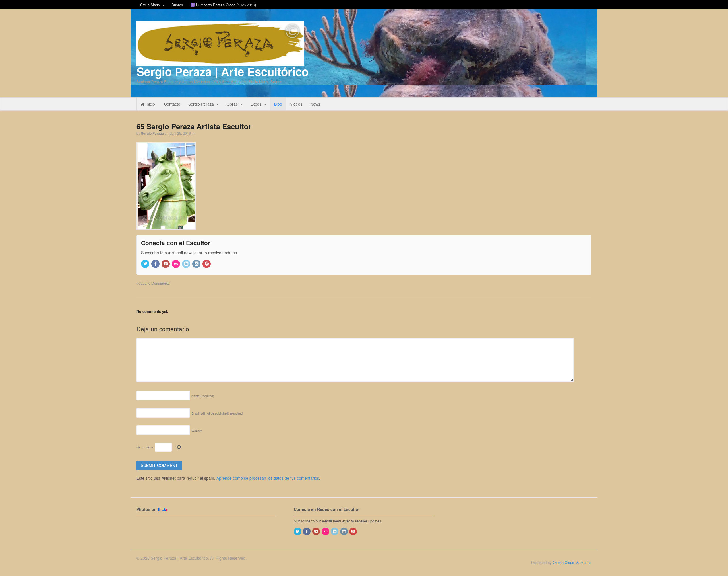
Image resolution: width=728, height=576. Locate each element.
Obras (232, 104)
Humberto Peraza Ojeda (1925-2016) (225, 4)
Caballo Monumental (154, 283)
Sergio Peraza (201, 104)
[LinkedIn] (186, 264)
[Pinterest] (207, 264)
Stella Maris (150, 4)
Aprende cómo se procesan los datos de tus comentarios (267, 478)
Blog (278, 104)
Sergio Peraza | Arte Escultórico (222, 71)
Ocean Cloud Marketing (572, 562)
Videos (296, 104)
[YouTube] (166, 264)
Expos (255, 104)
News (315, 104)
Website (196, 430)
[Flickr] (176, 264)
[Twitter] (145, 264)
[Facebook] (155, 264)
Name (202, 395)
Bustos (177, 4)
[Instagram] (196, 264)
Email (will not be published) (217, 413)
